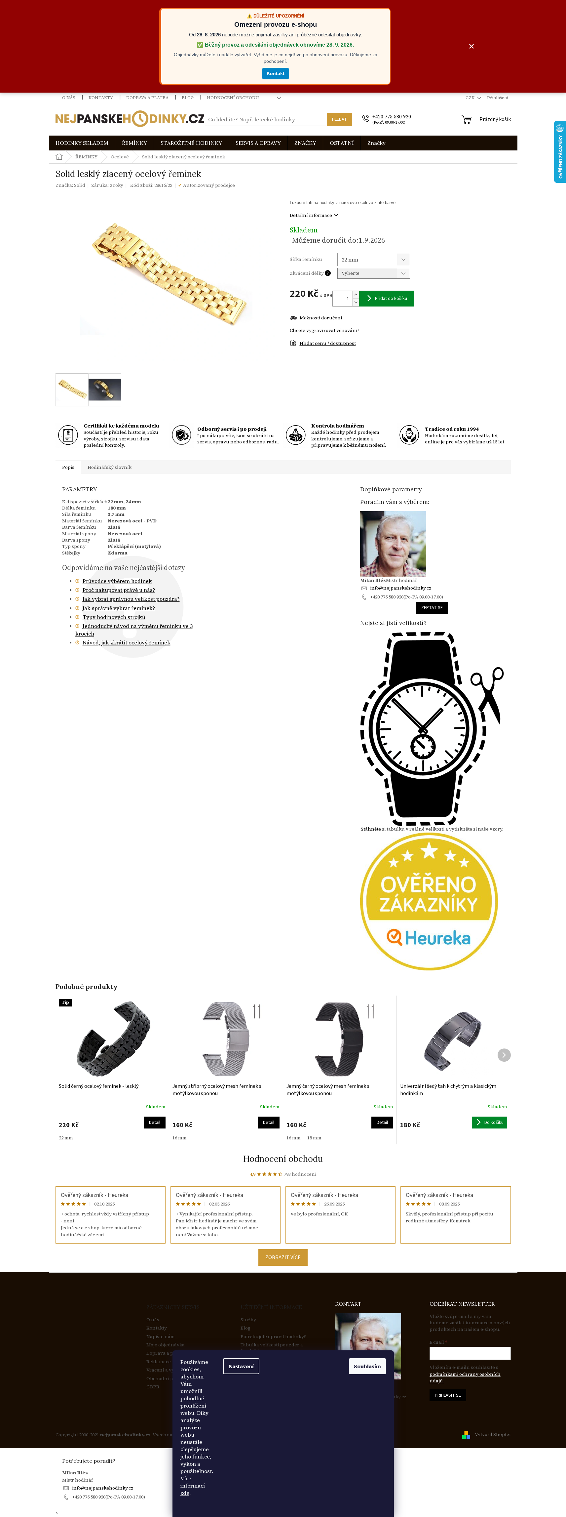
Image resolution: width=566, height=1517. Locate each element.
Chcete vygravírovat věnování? (324, 330)
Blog (188, 98)
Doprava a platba (147, 98)
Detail (154, 1122)
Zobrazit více (283, 1257)
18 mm (314, 1137)
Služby (248, 1320)
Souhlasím (367, 1366)
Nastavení (241, 1366)
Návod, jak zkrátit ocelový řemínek (126, 642)
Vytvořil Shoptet (493, 1434)
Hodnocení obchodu (233, 98)
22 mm (66, 1137)
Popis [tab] (68, 467)
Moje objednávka (165, 1345)
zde (184, 1492)
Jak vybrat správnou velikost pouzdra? (131, 598)
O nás (68, 98)
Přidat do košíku (391, 298)
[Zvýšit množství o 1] (356, 295)
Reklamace (158, 1362)
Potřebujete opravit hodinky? (273, 1336)
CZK (470, 98)
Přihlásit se (448, 1395)
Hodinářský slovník (110, 467)
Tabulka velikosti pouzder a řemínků (272, 1348)
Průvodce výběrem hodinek (117, 581)
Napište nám (160, 1336)
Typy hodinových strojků (114, 617)
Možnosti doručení (321, 318)
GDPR (152, 1387)
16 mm (179, 1137)
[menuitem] (82, 143)
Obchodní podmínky (169, 1378)
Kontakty (101, 98)
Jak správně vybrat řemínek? (119, 608)
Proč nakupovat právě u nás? (119, 590)
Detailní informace (311, 215)
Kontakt (275, 73)
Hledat (339, 119)
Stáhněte (371, 829)
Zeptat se (432, 607)
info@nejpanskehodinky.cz (401, 588)
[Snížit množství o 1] (356, 302)
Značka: (70, 185)
